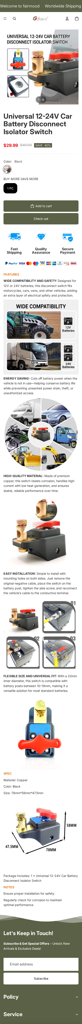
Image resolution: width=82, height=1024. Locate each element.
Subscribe (41, 978)
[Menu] (5, 19)
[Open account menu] (67, 18)
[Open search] (14, 18)
